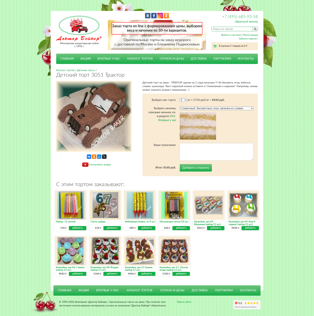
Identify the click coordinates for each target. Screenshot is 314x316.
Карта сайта (184, 302)
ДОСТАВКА (199, 58)
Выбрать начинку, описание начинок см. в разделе (162, 114)
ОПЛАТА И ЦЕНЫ (172, 58)
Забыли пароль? (248, 38)
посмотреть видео (100, 164)
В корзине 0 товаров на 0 (233, 46)
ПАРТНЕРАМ (222, 58)
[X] (104, 156)
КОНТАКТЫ (246, 58)
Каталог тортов (65, 70)
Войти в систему (231, 35)
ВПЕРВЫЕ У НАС (108, 58)
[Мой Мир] (99, 156)
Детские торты (86, 70)
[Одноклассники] (94, 156)
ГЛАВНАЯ (67, 58)
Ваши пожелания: (165, 145)
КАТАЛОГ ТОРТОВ (139, 290)
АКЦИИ (85, 58)
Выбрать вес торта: (164, 100)
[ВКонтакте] (89, 156)
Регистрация (250, 35)
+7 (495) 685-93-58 (240, 17)
